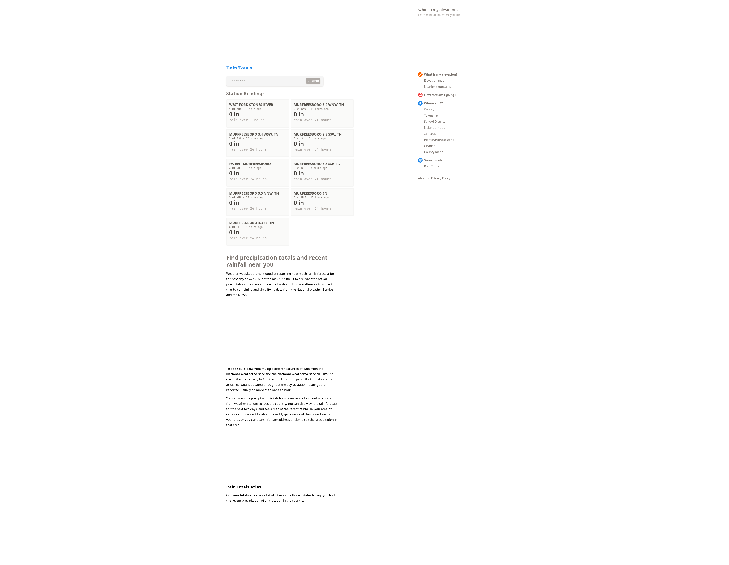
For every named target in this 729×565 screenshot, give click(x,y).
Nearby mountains (437, 86)
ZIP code (430, 134)
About (422, 178)
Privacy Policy (440, 178)
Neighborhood (434, 127)
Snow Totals (433, 160)
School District (434, 121)
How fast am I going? (440, 95)
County (429, 109)
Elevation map (434, 80)
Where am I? (433, 103)
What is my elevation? (441, 74)
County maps (433, 152)
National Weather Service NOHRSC (303, 374)
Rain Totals (432, 166)
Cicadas (429, 146)
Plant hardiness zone (439, 140)
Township (431, 115)
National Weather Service (245, 374)
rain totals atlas (245, 495)
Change (313, 81)
